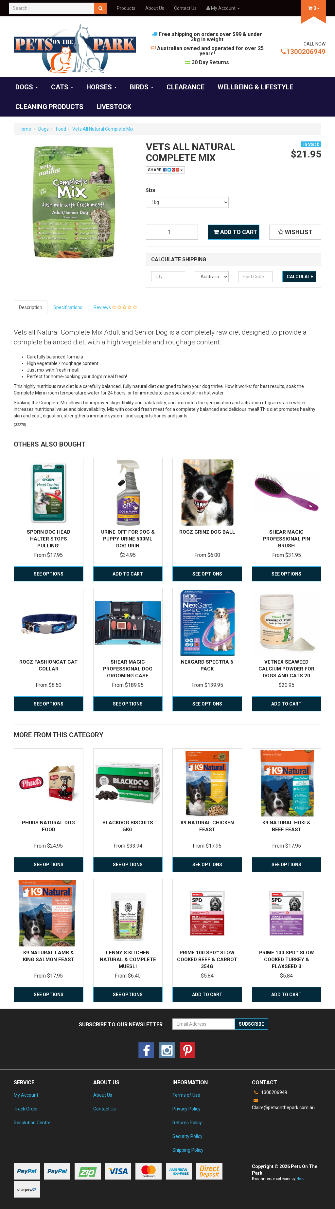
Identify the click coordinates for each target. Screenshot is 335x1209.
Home (25, 129)
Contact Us (185, 8)
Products (126, 8)
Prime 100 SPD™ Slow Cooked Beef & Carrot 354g (207, 959)
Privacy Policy (186, 1108)
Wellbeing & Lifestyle (255, 87)
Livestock (114, 107)
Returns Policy (187, 1122)
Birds (140, 87)
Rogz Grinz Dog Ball (207, 532)
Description (30, 307)
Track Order (26, 1108)
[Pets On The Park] (75, 48)
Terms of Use (186, 1095)
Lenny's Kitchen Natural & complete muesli (128, 959)
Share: (155, 170)
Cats (60, 87)
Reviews (103, 307)
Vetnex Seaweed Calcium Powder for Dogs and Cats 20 (286, 669)
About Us (154, 8)
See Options (48, 574)
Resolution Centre (32, 1122)
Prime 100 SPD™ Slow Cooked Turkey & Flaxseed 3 (286, 959)
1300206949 (306, 52)
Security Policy (187, 1136)
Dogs (25, 87)
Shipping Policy (187, 1150)
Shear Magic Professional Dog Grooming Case (127, 669)
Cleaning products (49, 107)
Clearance (185, 87)
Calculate (300, 276)
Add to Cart (238, 232)
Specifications (67, 307)
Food (60, 129)
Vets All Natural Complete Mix (102, 129)
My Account (26, 1095)
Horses (100, 87)
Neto (300, 1179)
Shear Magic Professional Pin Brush (286, 539)
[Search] (100, 8)
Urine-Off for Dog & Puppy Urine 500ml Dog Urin (128, 539)
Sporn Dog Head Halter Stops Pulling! (48, 539)
